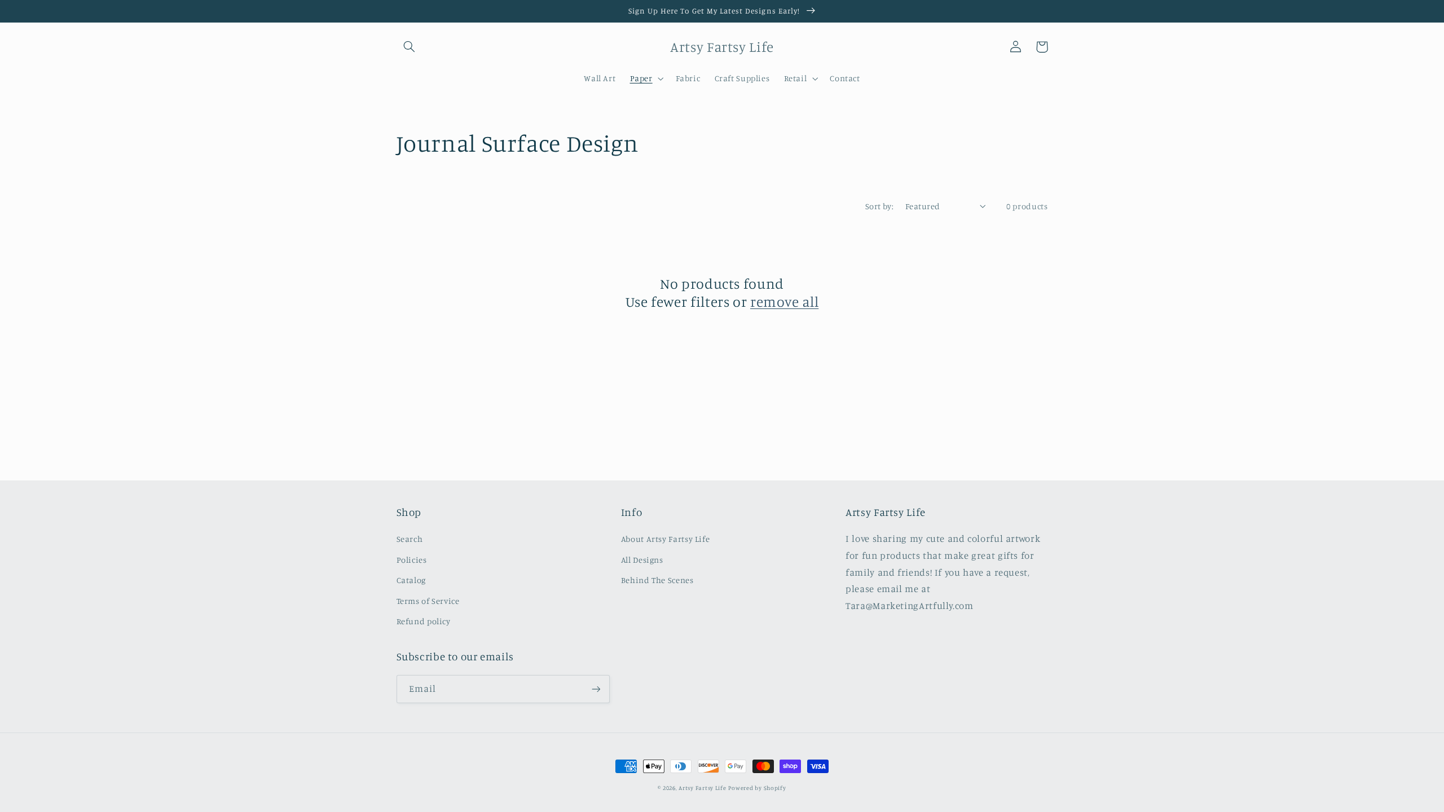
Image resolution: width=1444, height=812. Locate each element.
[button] (409, 47)
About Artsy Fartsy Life (665, 539)
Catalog (411, 580)
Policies (412, 559)
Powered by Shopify (757, 787)
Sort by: (879, 206)
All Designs (642, 559)
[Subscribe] (596, 689)
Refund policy (424, 621)
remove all (784, 301)
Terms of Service (428, 601)
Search (410, 539)
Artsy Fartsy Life (703, 787)
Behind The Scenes (657, 580)
